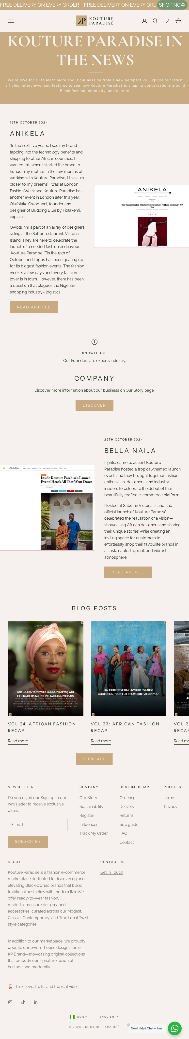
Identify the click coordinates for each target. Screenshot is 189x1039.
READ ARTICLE (34, 307)
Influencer (88, 824)
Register (86, 815)
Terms (169, 797)
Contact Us (112, 862)
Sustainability (91, 806)
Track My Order (93, 833)
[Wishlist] (166, 20)
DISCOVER (94, 405)
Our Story (88, 797)
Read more (18, 741)
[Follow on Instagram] (10, 1002)
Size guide (129, 824)
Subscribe (28, 841)
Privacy (170, 806)
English (107, 1016)
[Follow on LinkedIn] (35, 1002)
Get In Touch (111, 872)
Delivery (127, 806)
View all (94, 759)
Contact (127, 842)
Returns (127, 815)
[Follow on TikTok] (23, 1002)
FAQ (123, 833)
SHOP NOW (172, 5)
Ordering (128, 797)
